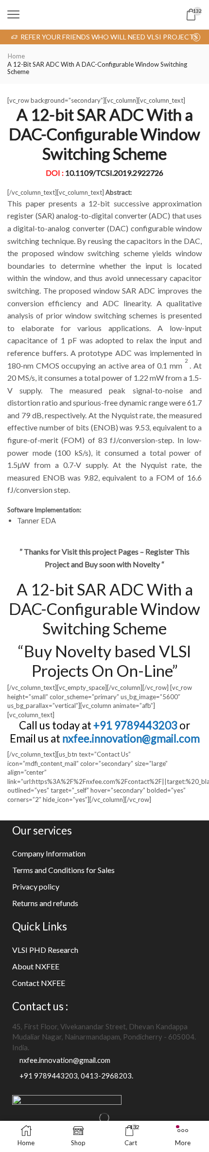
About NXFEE (35, 966)
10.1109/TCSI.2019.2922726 (114, 172)
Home (16, 56)
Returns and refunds (45, 903)
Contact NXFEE (38, 982)
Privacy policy (35, 886)
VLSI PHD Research (45, 949)
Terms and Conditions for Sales (63, 869)
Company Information (49, 853)
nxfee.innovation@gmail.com (131, 738)
